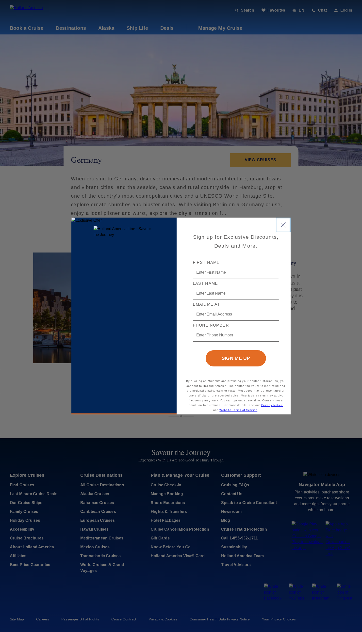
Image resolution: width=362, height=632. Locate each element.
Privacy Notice (272, 405)
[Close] (283, 225)
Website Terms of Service (238, 410)
